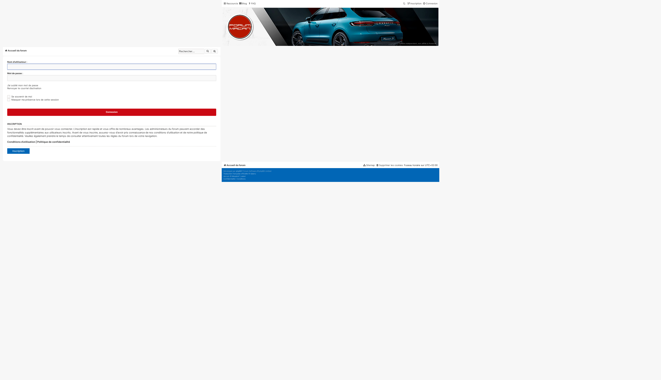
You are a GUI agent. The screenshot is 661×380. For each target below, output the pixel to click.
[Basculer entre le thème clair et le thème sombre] (404, 3)
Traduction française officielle (235, 174)
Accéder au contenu (61, 22)
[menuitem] (243, 3)
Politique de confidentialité (53, 141)
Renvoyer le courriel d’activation (24, 88)
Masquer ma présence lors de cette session (35, 99)
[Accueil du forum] (330, 27)
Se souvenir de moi (21, 96)
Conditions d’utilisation (21, 141)
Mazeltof (235, 176)
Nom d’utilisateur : (17, 62)
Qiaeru (253, 174)
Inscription (18, 150)
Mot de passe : (15, 73)
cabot (243, 176)
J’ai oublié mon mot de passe (22, 85)
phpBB (239, 171)
